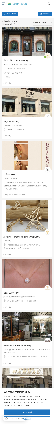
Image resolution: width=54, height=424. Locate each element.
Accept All (27, 412)
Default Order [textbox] (40, 22)
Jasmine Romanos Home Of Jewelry (22, 236)
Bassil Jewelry (11, 292)
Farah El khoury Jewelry (16, 60)
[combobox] (42, 22)
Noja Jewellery (11, 121)
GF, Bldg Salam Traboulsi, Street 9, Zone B (27, 356)
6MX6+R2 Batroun (15, 129)
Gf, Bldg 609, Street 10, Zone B (21, 301)
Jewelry (7, 83)
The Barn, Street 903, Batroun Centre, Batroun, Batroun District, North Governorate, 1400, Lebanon (25, 185)
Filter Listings (11, 14)
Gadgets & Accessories (14, 195)
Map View (46, 14)
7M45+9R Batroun (16, 68)
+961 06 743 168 (14, 73)
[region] (27, 406)
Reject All (27, 419)
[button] (14, 418)
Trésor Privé (10, 174)
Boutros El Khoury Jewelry (17, 345)
